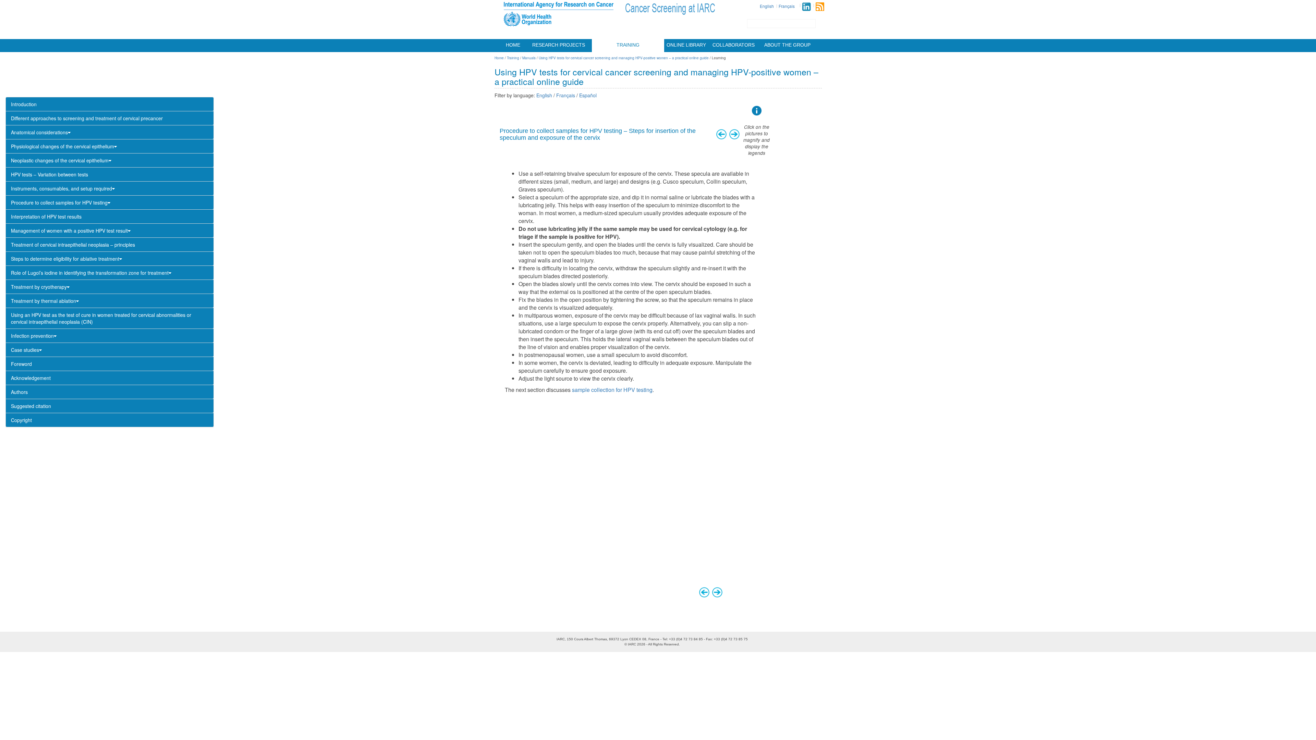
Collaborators (733, 45)
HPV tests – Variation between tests (49, 174)
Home (513, 45)
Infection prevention (32, 335)
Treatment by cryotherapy (39, 286)
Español (588, 95)
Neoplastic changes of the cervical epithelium (60, 160)
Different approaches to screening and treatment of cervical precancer (87, 118)
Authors (19, 391)
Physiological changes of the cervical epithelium (62, 146)
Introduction (24, 104)
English (767, 6)
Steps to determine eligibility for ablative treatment (65, 258)
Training (628, 45)
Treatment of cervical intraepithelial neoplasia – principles (73, 244)
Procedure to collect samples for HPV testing (59, 202)
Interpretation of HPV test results (46, 216)
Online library (686, 45)
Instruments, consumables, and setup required (61, 188)
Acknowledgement (31, 377)
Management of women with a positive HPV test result (69, 230)
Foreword (21, 363)
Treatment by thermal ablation (43, 300)
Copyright (21, 420)
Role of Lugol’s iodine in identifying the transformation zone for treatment (90, 272)
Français (787, 6)
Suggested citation (31, 406)
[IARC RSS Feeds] (820, 6)
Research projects (558, 45)
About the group (787, 45)
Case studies (25, 349)
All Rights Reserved (663, 644)
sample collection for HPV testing (612, 390)
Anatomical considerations (39, 132)
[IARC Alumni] (806, 6)
